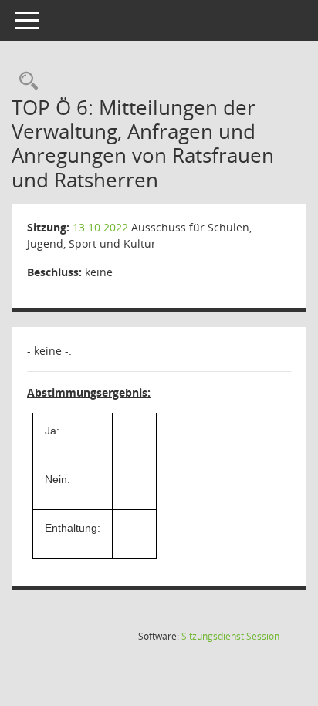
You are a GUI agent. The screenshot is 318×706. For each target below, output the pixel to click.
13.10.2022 (100, 227)
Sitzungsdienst (230, 636)
